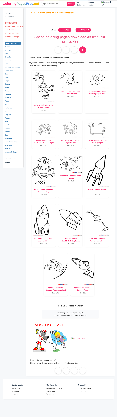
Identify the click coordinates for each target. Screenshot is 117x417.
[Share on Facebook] (58, 370)
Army (7, 54)
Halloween (9, 108)
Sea (6, 121)
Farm (7, 91)
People (7, 118)
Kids (6, 111)
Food (7, 101)
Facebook (16, 388)
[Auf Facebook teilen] (58, 49)
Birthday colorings (12, 30)
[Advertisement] (70, 20)
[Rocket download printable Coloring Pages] (70, 220)
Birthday (8, 57)
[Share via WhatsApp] (74, 370)
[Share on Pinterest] (66, 370)
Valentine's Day (11, 142)
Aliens (7, 47)
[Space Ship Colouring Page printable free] (97, 220)
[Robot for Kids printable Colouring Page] (44, 171)
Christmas (9, 70)
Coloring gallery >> (12, 16)
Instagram (16, 394)
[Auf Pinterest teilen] (66, 49)
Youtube (15, 391)
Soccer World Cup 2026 (14, 26)
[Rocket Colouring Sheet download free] (44, 220)
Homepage (9, 13)
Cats (6, 74)
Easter (7, 84)
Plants (7, 125)
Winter (7, 149)
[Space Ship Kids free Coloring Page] (82, 269)
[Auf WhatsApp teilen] (74, 49)
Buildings (8, 60)
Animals (8, 50)
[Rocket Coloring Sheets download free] (97, 171)
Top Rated (65, 30)
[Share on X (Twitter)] (82, 370)
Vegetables (9, 145)
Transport (8, 138)
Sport (7, 135)
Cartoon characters (12, 67)
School (7, 128)
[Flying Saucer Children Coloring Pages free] (97, 80)
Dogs (7, 81)
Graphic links (10, 159)
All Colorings (81, 3)
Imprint (7, 162)
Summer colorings (12, 37)
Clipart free (50, 391)
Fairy (7, 87)
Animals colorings (12, 33)
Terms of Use (85, 388)
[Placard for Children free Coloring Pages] (97, 129)
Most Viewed (83, 30)
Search (71, 4)
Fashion (8, 94)
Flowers (8, 98)
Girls (7, 77)
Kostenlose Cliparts (54, 388)
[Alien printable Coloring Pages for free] (44, 86)
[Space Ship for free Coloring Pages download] (56, 269)
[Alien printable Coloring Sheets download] (70, 80)
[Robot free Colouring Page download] (70, 164)
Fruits (7, 104)
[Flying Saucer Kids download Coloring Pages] (44, 129)
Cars (6, 64)
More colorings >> (12, 152)
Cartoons (49, 394)
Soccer (7, 132)
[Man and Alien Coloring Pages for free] (70, 129)
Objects (8, 115)
